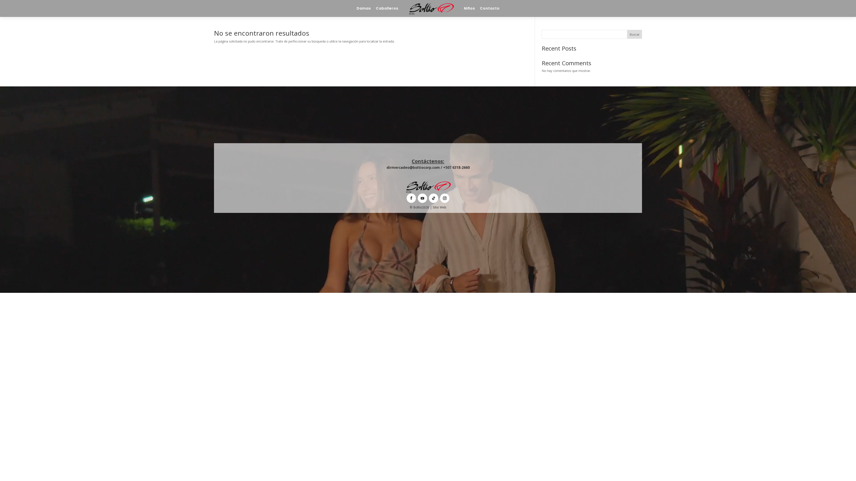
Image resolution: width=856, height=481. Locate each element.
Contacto (490, 8)
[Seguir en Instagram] (444, 198)
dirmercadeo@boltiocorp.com (413, 167)
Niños (469, 8)
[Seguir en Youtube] (422, 198)
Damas (364, 8)
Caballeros (387, 8)
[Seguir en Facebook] (411, 198)
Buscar (635, 34)
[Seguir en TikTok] (433, 198)
